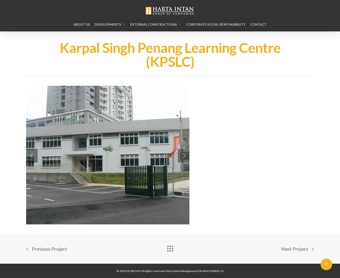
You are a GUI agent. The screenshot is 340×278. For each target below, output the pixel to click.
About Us (81, 24)
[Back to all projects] (170, 247)
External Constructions (153, 24)
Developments (108, 24)
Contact (258, 24)
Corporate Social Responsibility (215, 24)
